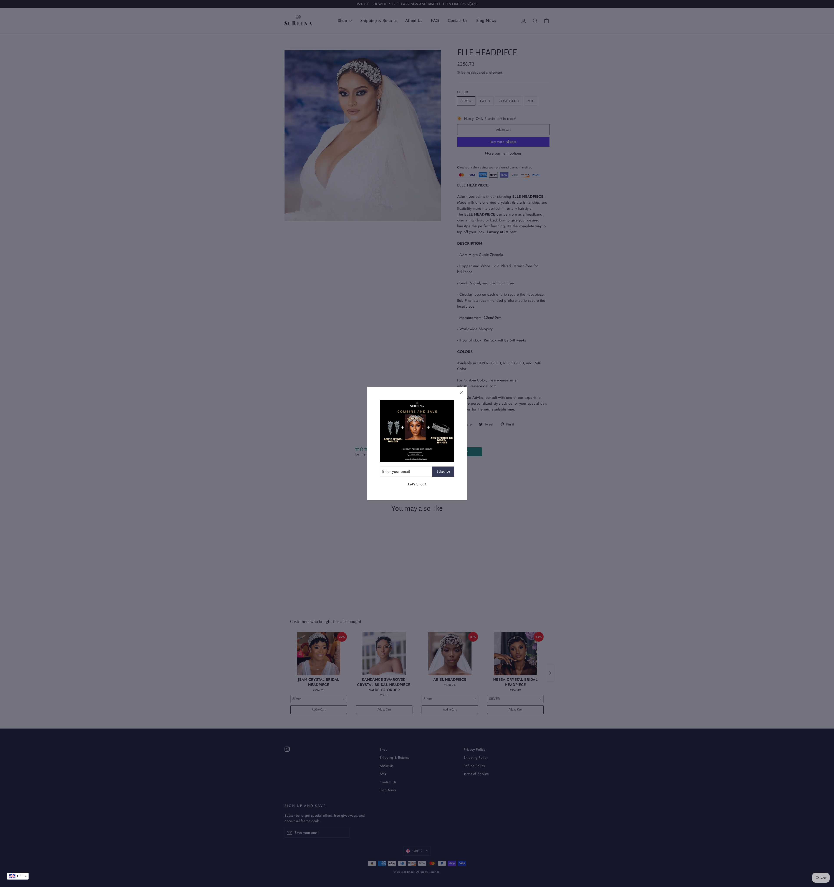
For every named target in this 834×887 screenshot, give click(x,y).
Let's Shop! (417, 484)
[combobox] (18, 876)
